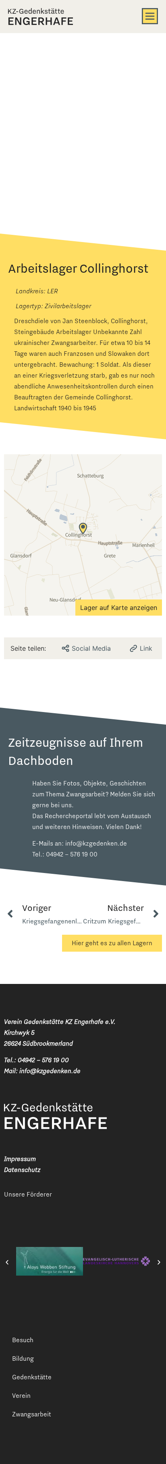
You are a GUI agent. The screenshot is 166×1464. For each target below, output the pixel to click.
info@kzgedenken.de (96, 843)
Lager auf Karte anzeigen (118, 608)
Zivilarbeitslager (68, 306)
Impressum (20, 1159)
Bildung (23, 1358)
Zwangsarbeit (31, 1414)
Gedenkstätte (32, 1377)
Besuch (22, 1340)
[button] (7, 1262)
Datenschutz (22, 1170)
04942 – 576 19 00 (72, 854)
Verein (21, 1395)
